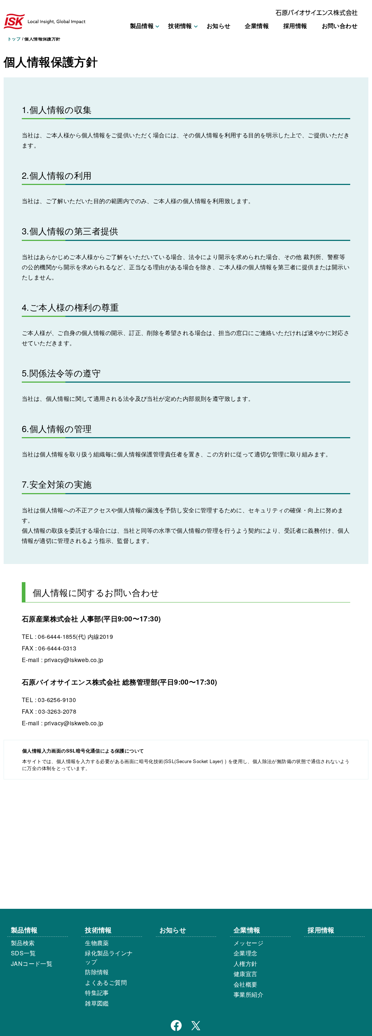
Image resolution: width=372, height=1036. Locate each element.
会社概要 (246, 984)
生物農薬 (97, 943)
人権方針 (246, 963)
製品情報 (24, 929)
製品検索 (23, 943)
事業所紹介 (248, 994)
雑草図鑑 (97, 1003)
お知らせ (219, 25)
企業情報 (257, 25)
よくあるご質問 (106, 982)
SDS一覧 (23, 953)
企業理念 (246, 953)
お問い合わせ (339, 25)
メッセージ (248, 943)
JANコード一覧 (31, 963)
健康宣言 (246, 974)
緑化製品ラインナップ (109, 957)
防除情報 (97, 972)
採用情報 (295, 25)
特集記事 (97, 992)
